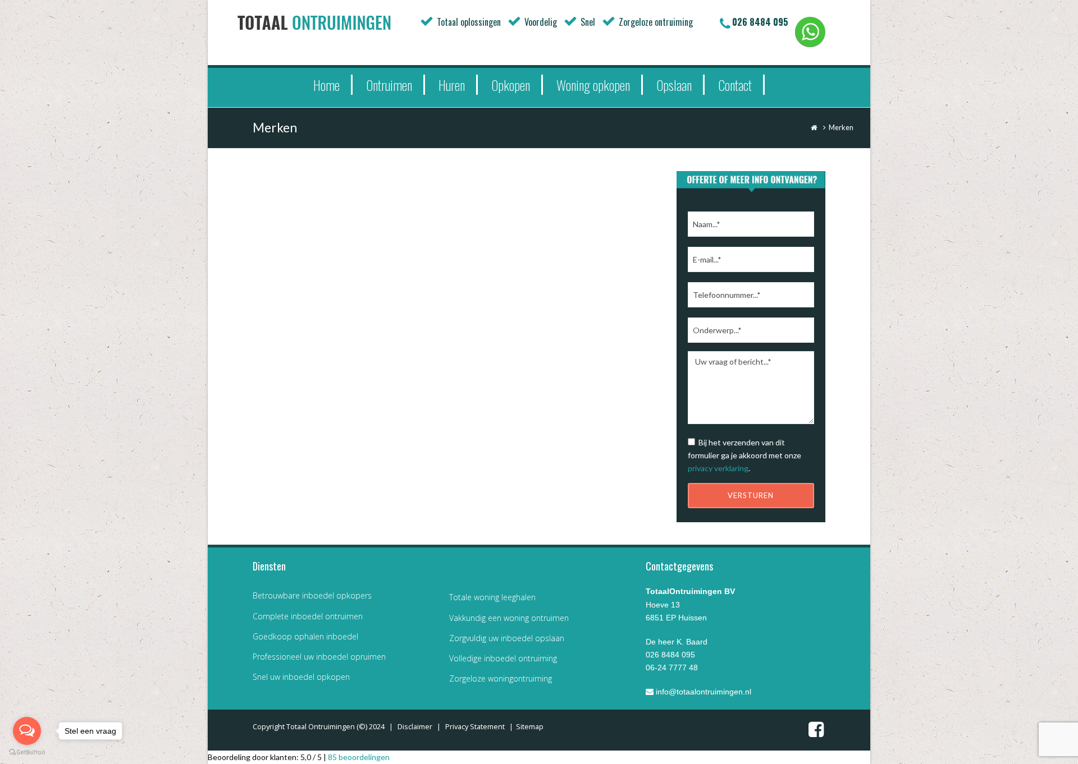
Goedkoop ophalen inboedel (305, 636)
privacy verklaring (718, 468)
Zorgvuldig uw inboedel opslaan (506, 638)
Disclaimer (415, 726)
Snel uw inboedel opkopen (301, 676)
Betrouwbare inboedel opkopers (312, 595)
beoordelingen (359, 757)
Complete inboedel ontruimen (308, 616)
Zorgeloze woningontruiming (500, 678)
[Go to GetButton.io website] (27, 752)
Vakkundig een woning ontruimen (509, 618)
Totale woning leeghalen (492, 597)
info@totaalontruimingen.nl (702, 691)
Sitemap (529, 726)
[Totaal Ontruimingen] (331, 22)
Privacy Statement (475, 726)
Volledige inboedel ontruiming (503, 658)
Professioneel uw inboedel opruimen (319, 656)
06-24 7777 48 (672, 667)
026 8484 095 (760, 22)
